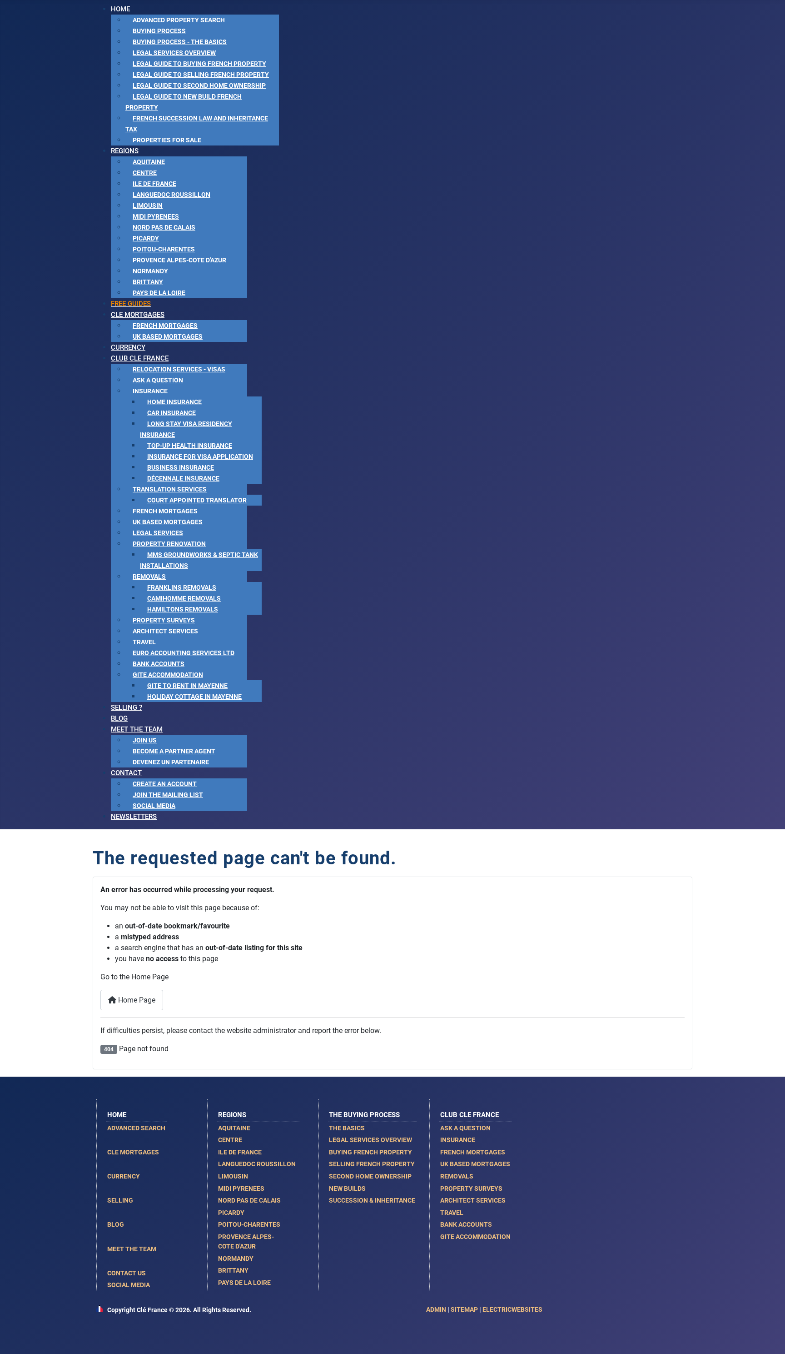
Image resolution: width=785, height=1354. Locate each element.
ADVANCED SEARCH (136, 1128)
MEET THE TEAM (131, 1249)
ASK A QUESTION (465, 1128)
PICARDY (231, 1212)
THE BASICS (347, 1128)
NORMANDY (235, 1258)
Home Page (135, 1000)
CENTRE (230, 1139)
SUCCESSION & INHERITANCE (372, 1200)
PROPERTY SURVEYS (471, 1188)
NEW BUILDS (347, 1188)
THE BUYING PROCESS (364, 1115)
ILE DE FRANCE (240, 1152)
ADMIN (436, 1309)
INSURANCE (457, 1139)
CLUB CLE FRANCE (469, 1115)
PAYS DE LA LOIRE (244, 1282)
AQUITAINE (234, 1128)
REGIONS (232, 1115)
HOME (116, 1115)
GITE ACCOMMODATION (475, 1236)
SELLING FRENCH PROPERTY (372, 1164)
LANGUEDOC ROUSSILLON (257, 1164)
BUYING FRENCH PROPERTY (370, 1152)
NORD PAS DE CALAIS (249, 1200)
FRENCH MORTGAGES (472, 1152)
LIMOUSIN (233, 1176)
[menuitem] (120, 9)
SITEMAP (464, 1309)
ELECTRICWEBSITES (512, 1309)
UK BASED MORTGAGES (475, 1164)
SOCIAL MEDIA (128, 1285)
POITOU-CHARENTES (249, 1224)
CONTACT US (126, 1273)
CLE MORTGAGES (133, 1152)
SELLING (120, 1200)
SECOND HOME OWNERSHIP (370, 1176)
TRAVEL (451, 1212)
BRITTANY (233, 1270)
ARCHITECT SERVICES (473, 1200)
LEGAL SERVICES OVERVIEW (370, 1139)
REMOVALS (456, 1176)
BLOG (115, 1224)
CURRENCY (123, 1176)
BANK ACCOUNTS (466, 1224)
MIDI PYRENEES (241, 1188)
